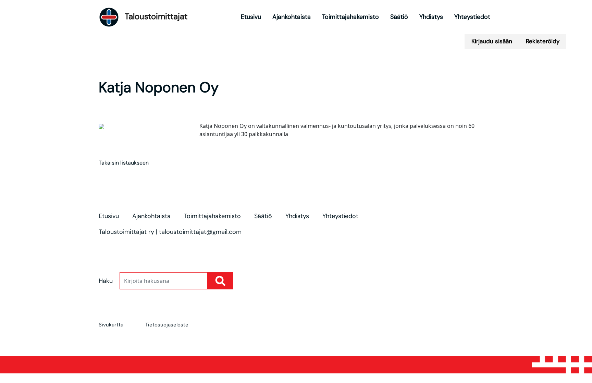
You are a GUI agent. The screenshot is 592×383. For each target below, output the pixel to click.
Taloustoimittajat (155, 16)
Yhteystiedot (472, 17)
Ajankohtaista (291, 17)
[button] (310, 36)
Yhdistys (431, 17)
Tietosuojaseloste (166, 324)
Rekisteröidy (542, 41)
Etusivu (251, 17)
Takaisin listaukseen (124, 162)
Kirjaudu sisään (491, 41)
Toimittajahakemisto (350, 17)
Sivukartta (111, 324)
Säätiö (399, 17)
